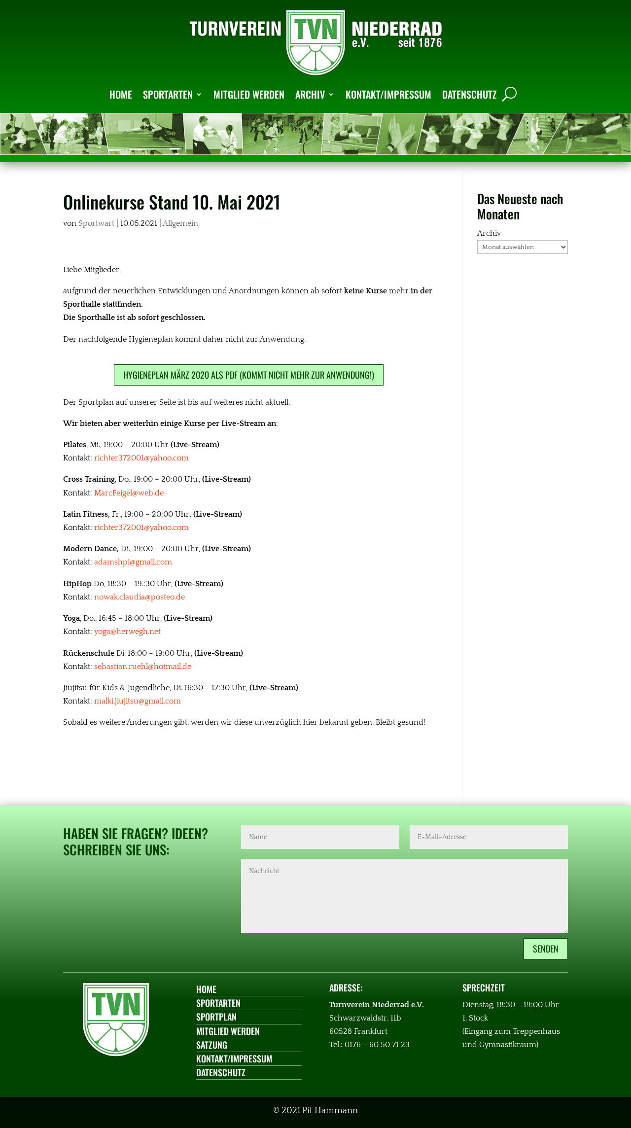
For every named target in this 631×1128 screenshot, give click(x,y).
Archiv (489, 233)
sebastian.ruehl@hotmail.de (142, 666)
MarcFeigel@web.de (129, 493)
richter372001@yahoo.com (141, 458)
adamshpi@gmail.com (133, 562)
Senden (546, 948)
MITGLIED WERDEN (248, 94)
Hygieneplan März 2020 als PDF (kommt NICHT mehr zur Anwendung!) (248, 374)
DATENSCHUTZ (469, 94)
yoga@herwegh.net (127, 631)
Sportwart (96, 223)
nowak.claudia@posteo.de (139, 597)
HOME (120, 94)
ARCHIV (310, 94)
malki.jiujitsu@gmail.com (137, 701)
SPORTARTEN (168, 94)
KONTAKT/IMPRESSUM (388, 94)
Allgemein (180, 223)
